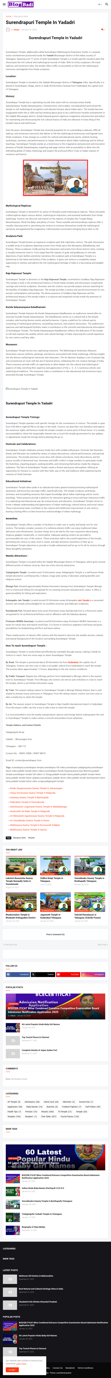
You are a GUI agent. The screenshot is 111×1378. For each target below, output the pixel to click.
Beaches (52, 1107)
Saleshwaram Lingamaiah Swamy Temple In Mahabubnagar (38, 806)
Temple (81, 1111)
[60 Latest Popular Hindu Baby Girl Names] (13, 1027)
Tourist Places (70, 1116)
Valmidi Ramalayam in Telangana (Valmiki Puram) (87, 916)
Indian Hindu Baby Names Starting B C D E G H (43, 1188)
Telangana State (20, 16)
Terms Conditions (85, 1368)
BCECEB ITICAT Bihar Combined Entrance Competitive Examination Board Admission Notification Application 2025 (61, 1176)
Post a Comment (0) (55, 934)
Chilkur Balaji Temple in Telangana (51, 879)
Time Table (48, 1116)
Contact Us (58, 1368)
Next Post (102, 945)
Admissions (32, 1102)
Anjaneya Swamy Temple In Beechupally (29, 797)
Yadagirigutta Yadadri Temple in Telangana (42, 1214)
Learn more (21, 1363)
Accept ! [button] (12, 1370)
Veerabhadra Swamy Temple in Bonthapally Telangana (89, 879)
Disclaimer (70, 1368)
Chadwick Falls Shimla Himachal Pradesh (38, 1302)
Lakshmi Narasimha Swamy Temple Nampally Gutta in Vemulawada (19, 881)
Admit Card (51, 1102)
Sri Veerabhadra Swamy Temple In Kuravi (29, 820)
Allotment (69, 1102)
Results (47, 1111)
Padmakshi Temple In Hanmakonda (27, 802)
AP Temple (14, 1102)
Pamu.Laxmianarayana (60, 1373)
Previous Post (11, 945)
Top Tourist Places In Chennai (35, 1037)
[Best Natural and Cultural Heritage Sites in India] (10, 1292)
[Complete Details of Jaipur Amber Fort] (13, 1053)
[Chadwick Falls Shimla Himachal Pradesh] (10, 1305)
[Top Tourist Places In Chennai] (13, 1040)
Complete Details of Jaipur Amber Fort (39, 1050)
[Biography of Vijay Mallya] (13, 1230)
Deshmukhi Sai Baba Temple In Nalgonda (30, 811)
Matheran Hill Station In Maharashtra (36, 1276)
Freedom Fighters (71, 1107)
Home (8, 16)
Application (15, 1107)
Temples (31, 838)
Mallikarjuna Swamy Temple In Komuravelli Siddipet (35, 825)
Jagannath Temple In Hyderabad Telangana (50, 916)
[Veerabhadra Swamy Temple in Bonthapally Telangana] (13, 1204)
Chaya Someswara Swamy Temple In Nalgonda (32, 793)
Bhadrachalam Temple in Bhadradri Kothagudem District (21, 916)
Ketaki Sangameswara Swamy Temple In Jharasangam (36, 788)
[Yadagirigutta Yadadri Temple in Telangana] (13, 1217)
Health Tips (14, 1111)
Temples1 (31, 1116)
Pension (31, 1111)
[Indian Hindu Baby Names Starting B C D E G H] (13, 1191)
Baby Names (34, 1107)
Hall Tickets (92, 1107)
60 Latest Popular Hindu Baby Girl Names (41, 1024)
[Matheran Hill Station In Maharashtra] (10, 1279)
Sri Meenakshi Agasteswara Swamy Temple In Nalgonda (37, 816)
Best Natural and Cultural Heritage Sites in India (41, 1289)
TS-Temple (65, 1111)
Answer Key (86, 1102)
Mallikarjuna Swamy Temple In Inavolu (28, 829)
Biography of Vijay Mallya (33, 1227)
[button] (4, 4)
